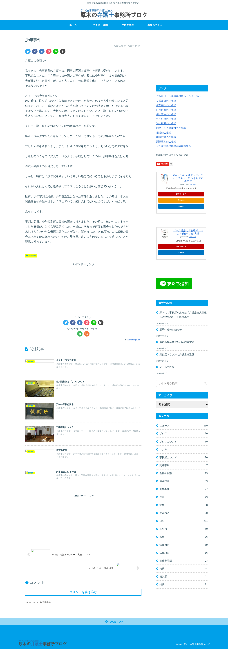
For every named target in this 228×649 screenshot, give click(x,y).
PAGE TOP (115, 621)
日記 (183, 520)
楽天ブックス (181, 194)
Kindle (181, 206)
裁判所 (183, 576)
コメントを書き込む (83, 592)
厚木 (183, 497)
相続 (183, 568)
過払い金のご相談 (166, 118)
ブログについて (183, 441)
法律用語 (183, 544)
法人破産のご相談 (166, 123)
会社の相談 (183, 473)
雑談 (183, 584)
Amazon (181, 200)
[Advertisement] (83, 288)
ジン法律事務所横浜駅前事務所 (173, 146)
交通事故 (183, 465)
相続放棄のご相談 (166, 137)
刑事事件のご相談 (166, 141)
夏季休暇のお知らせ (170, 329)
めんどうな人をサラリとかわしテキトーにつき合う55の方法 (188, 178)
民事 (183, 536)
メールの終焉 (166, 367)
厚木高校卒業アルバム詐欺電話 (176, 342)
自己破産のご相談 (166, 109)
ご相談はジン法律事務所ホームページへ (178, 96)
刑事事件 (32, 255)
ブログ (183, 433)
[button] (205, 383)
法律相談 (183, 552)
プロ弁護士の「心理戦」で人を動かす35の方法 (188, 232)
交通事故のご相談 (166, 100)
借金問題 (183, 481)
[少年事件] (42, 51)
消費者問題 (183, 560)
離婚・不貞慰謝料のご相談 (171, 128)
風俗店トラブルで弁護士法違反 (176, 354)
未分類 (183, 528)
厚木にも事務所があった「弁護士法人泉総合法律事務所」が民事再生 (183, 314)
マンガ (183, 449)
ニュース (183, 425)
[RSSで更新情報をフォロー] (86, 334)
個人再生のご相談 (166, 114)
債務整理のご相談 (166, 105)
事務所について (183, 457)
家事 (183, 505)
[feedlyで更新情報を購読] (80, 334)
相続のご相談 (163, 132)
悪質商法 (183, 513)
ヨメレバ (192, 184)
